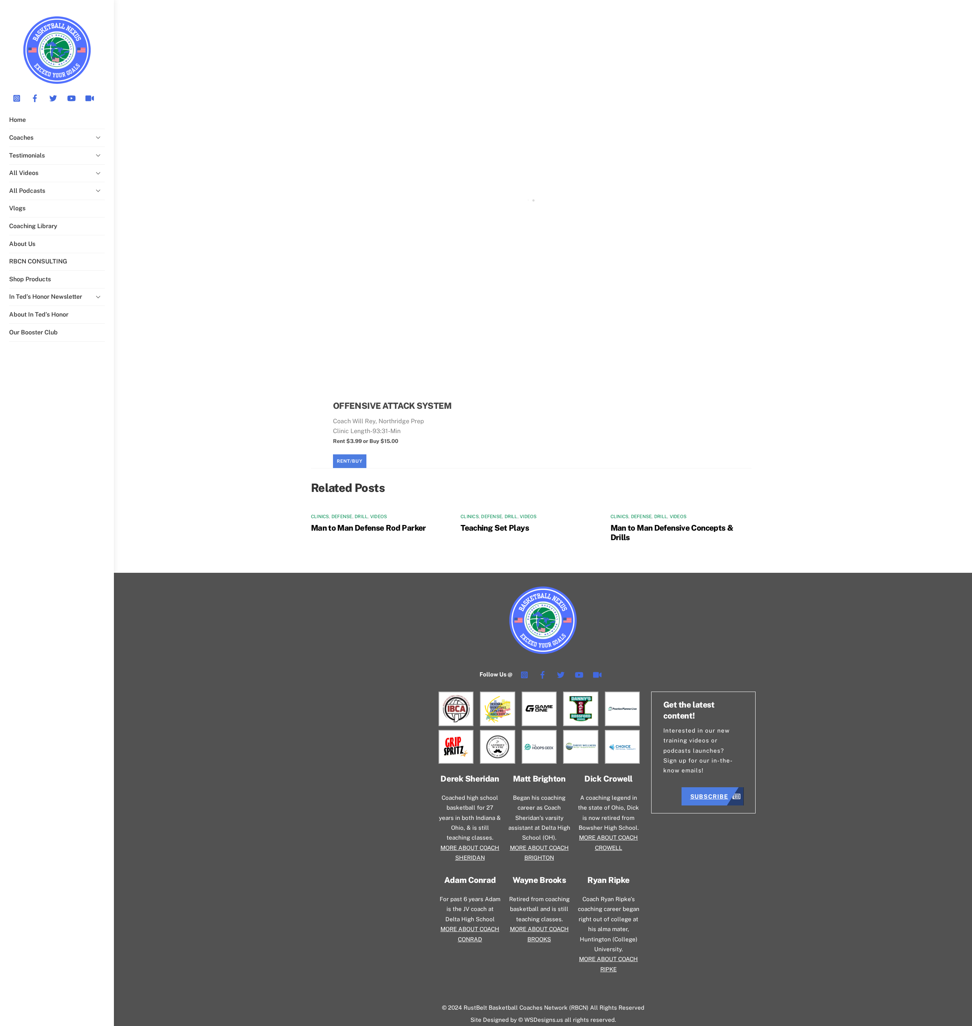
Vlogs (17, 208)
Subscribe (709, 796)
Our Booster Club (33, 332)
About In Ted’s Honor (38, 314)
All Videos (23, 173)
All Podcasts (27, 190)
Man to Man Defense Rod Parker (368, 528)
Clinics (320, 516)
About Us (22, 243)
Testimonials (27, 155)
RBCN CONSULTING (38, 261)
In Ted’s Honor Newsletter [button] (45, 296)
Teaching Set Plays (495, 528)
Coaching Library (33, 226)
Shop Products (30, 279)
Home (17, 119)
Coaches (21, 137)
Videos (378, 516)
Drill (361, 516)
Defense (341, 516)
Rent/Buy (350, 461)
